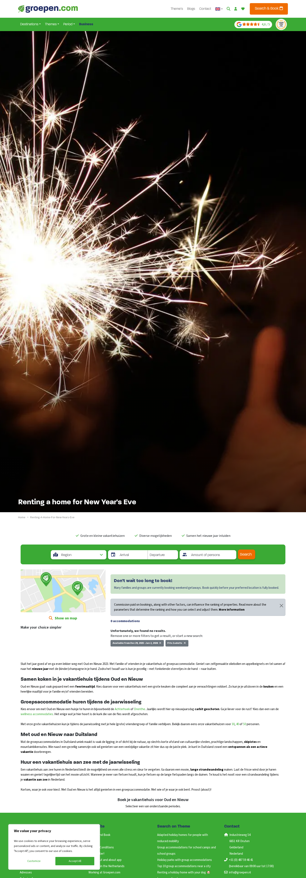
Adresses (26, 872)
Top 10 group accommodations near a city (184, 866)
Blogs (191, 9)
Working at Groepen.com (104, 872)
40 (237, 724)
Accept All (75, 861)
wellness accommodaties (37, 714)
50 (244, 724)
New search (121, 652)
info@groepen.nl (240, 872)
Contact (205, 9)
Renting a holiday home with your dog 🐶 (183, 872)
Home (21, 517)
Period (67, 24)
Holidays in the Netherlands (106, 866)
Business (86, 24)
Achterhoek (122, 709)
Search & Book (267, 9)
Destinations (29, 24)
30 (233, 724)
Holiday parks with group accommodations (184, 860)
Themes (51, 24)
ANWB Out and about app (105, 860)
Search (246, 555)
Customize (34, 861)
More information (232, 610)
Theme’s (177, 9)
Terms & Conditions (101, 847)
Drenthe (139, 709)
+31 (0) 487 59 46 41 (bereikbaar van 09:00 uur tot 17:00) (251, 863)
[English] (219, 9)
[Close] (281, 605)
